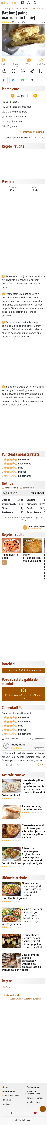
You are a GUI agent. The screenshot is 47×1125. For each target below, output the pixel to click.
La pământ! (24, 475)
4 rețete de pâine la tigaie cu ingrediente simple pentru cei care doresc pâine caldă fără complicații (23, 788)
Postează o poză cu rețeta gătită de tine (23, 697)
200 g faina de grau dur (17, 106)
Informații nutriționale (33, 132)
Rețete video (9, 1091)
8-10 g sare (10, 126)
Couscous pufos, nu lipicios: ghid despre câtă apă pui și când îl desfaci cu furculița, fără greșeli (22, 891)
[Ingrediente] (4, 562)
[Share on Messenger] (13, 80)
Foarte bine (24, 463)
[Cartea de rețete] (22, 3)
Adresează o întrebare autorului (25, 670)
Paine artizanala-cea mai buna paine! (32, 557)
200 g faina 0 (11, 101)
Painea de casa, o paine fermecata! (32, 808)
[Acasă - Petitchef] (3, 8)
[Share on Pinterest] (41, 80)
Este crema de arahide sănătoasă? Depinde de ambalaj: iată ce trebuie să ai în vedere (21, 962)
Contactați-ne (33, 1087)
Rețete (6, 1087)
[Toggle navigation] (42, 3)
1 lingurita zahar (13, 121)
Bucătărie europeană (33, 999)
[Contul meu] (28, 3)
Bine (20, 467)
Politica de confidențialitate (32, 1092)
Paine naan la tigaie (10, 556)
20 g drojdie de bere (15, 111)
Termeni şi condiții (35, 1098)
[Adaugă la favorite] (40, 71)
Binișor (22, 471)
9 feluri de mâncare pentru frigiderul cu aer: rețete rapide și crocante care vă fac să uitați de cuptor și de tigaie (22, 856)
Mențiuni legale (33, 1102)
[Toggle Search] (35, 3)
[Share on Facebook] (4, 80)
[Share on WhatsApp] (22, 80)
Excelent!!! (24, 459)
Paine (8, 987)
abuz (42, 764)
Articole (6, 1104)
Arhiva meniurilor (11, 1096)
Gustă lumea (15, 999)
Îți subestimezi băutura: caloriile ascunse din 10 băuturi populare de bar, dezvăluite (32, 941)
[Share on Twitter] (32, 80)
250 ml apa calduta (15, 116)
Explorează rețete (12, 995)
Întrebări (7, 1100)
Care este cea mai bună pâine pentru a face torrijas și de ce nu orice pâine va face (33, 831)
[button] (5, 40)
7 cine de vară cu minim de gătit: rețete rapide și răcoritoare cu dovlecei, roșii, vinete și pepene (22, 917)
